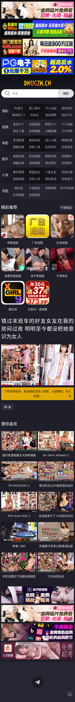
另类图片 (67, 163)
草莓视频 (50, 188)
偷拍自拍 (34, 140)
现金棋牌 (50, 115)
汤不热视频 (67, 188)
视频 (5, 127)
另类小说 (34, 179)
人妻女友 (50, 172)
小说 (5, 175)
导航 (5, 191)
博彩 (5, 111)
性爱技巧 (67, 179)
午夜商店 (34, 188)
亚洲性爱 (18, 140)
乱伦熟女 (50, 147)
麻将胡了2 (18, 115)
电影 (5, 143)
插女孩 (18, 188)
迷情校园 (18, 179)
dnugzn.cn (37, 83)
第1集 (7, 407)
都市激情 (18, 172)
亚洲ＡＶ (18, 124)
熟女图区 (50, 163)
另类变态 (67, 147)
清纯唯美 (34, 163)
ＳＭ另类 (67, 131)
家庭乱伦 (34, 172)
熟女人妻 (18, 131)
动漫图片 (67, 156)
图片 (5, 159)
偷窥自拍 (18, 156)
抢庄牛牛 (67, 115)
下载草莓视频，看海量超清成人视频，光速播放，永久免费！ (37, 393)
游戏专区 (67, 108)
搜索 (66, 93)
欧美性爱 (67, 140)
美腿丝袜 (18, 163)
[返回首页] (70, 694)
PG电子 (18, 108)
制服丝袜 (18, 147)
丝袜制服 (34, 131)
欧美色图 (50, 156)
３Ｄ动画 (67, 124)
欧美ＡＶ (50, 124)
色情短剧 (34, 195)
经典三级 (34, 147)
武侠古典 (67, 172)
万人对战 (50, 108)
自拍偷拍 (34, 124)
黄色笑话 (50, 179)
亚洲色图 (34, 156)
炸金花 (34, 115)
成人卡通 (50, 140)
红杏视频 (18, 195)
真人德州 (34, 108)
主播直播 (50, 131)
